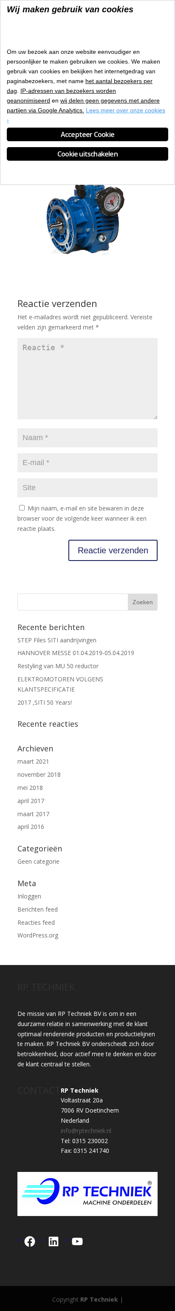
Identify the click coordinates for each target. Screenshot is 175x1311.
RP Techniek (99, 1299)
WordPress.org (37, 935)
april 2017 (30, 801)
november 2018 (39, 774)
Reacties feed (36, 922)
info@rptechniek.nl (86, 1131)
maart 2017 (33, 814)
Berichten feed (37, 909)
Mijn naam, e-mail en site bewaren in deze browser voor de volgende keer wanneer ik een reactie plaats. (82, 518)
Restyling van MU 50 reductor (58, 666)
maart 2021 (33, 761)
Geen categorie (38, 861)
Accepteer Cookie (87, 134)
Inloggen (29, 896)
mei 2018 (30, 788)
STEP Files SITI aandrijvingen (56, 640)
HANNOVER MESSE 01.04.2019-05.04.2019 (75, 653)
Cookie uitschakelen (87, 154)
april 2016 (30, 827)
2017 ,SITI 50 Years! (44, 702)
